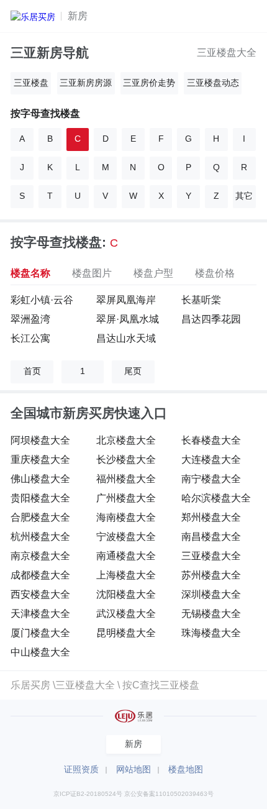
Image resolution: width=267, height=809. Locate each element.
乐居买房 (30, 684)
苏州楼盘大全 (211, 574)
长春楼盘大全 (211, 440)
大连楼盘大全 (211, 459)
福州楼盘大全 (126, 478)
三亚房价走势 (149, 83)
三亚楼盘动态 (213, 83)
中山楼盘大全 (40, 651)
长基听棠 (201, 299)
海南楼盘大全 (126, 517)
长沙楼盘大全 (126, 459)
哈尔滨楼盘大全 (216, 497)
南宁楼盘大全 (211, 478)
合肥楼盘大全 (40, 517)
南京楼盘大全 (40, 555)
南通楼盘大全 (126, 555)
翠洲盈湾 (30, 318)
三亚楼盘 (31, 83)
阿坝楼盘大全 (40, 440)
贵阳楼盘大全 (40, 497)
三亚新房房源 (86, 83)
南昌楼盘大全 (211, 536)
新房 (78, 15)
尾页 (133, 371)
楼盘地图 (185, 769)
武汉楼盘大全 (126, 613)
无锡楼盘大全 (211, 613)
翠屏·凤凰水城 (127, 318)
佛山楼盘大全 (40, 478)
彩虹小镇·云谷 (42, 299)
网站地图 (133, 769)
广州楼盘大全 (126, 497)
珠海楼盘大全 (211, 632)
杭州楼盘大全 (40, 536)
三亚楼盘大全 (226, 52)
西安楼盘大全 (40, 594)
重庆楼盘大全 (40, 459)
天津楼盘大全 (40, 613)
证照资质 (81, 769)
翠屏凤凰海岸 (126, 299)
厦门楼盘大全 (40, 632)
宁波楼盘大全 (126, 536)
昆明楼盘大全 (126, 632)
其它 (244, 196)
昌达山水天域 (126, 338)
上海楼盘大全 (126, 574)
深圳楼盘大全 (211, 594)
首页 (32, 371)
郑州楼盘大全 (211, 517)
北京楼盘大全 (126, 440)
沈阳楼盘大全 (126, 594)
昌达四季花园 (211, 318)
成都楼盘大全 (40, 574)
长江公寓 (30, 338)
